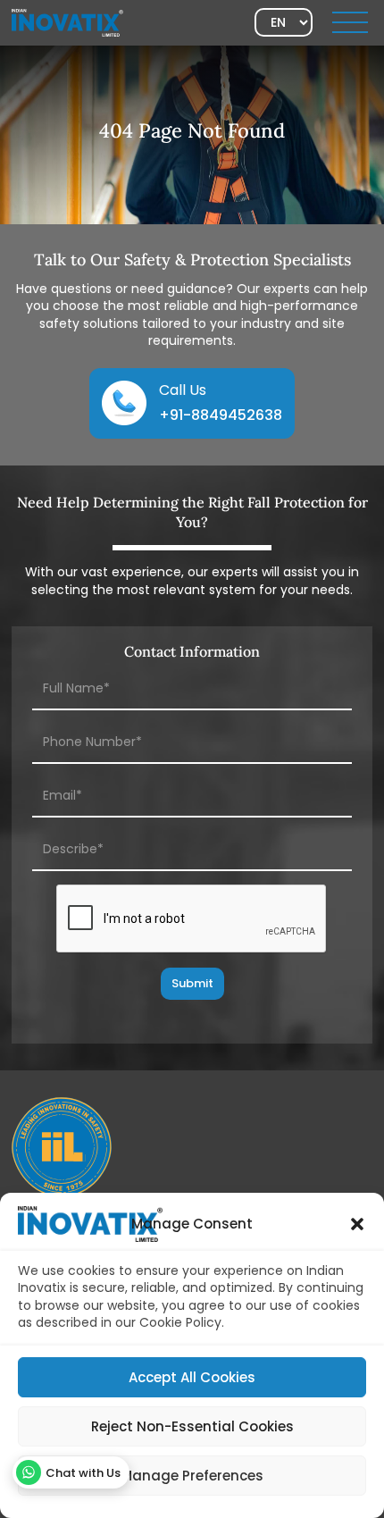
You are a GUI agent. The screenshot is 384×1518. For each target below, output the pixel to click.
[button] (357, 1224)
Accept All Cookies (192, 1377)
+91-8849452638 (220, 415)
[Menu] (350, 22)
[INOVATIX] (67, 21)
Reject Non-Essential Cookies (192, 1426)
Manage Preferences (192, 1475)
